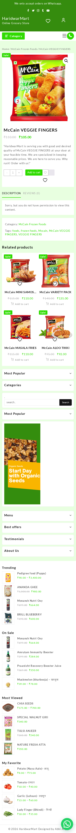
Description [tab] (11, 193)
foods (15, 230)
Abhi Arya (61, 829)
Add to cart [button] (22, 304)
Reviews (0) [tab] (31, 193)
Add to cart (33, 172)
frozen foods (29, 230)
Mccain (42, 230)
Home (5, 48)
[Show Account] (63, 21)
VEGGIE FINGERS (30, 234)
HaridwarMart (15, 18)
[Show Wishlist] (49, 21)
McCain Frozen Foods (24, 48)
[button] (66, 60)
